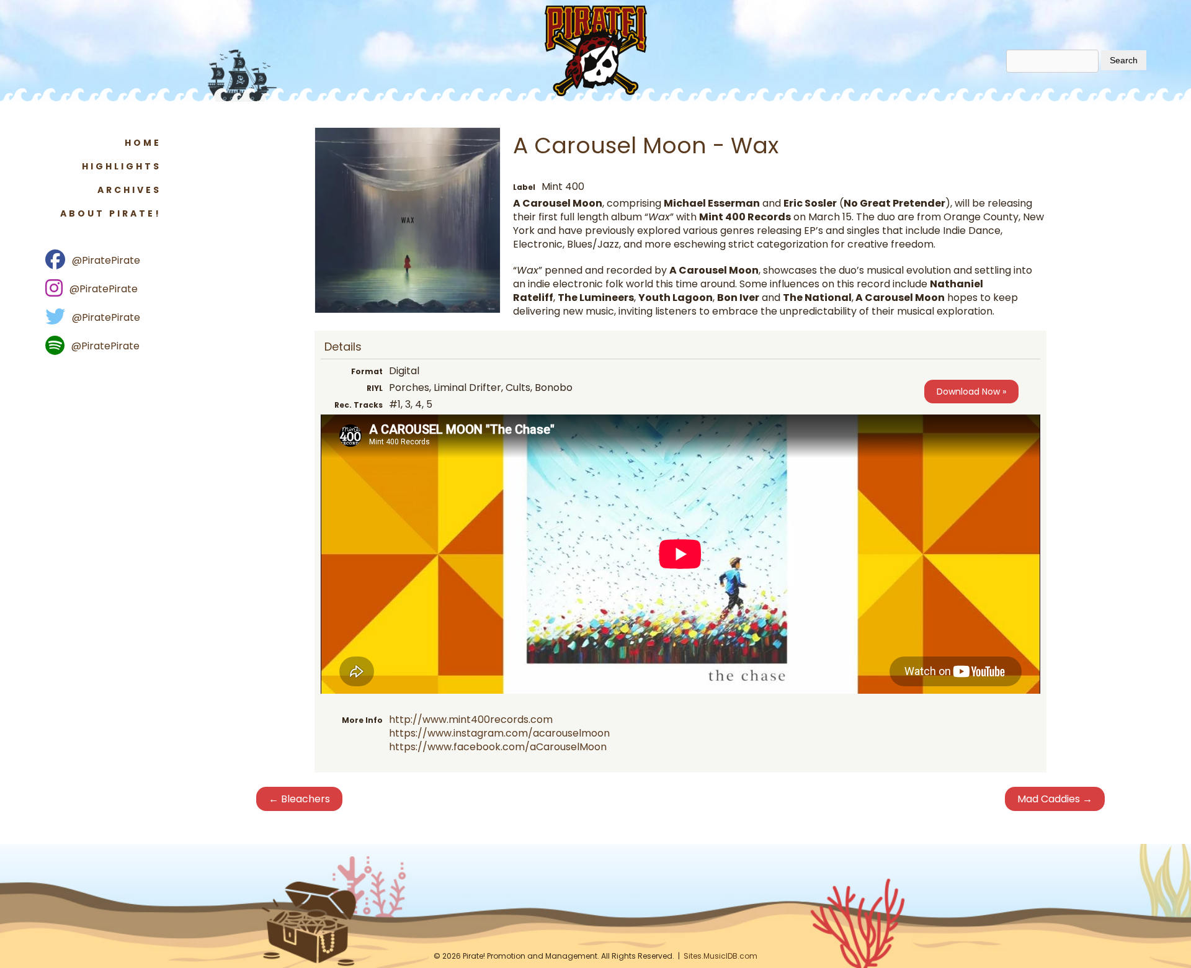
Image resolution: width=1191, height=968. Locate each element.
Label (524, 187)
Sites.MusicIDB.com (720, 956)
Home (143, 143)
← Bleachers (299, 799)
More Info (362, 720)
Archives (129, 190)
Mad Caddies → (1054, 799)
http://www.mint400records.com (471, 719)
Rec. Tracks (358, 405)
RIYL (375, 388)
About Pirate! (110, 213)
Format (367, 371)
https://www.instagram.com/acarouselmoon (499, 733)
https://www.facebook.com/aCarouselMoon (498, 747)
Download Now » (971, 391)
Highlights (121, 166)
